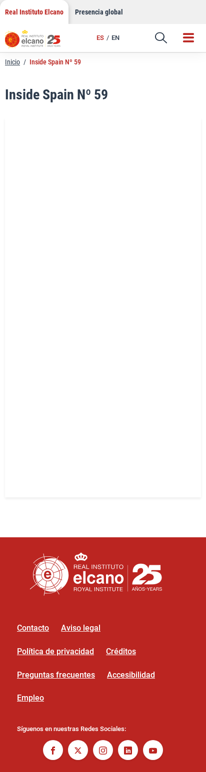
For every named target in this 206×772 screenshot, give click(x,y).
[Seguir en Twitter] (78, 751)
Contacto (33, 628)
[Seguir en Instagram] (103, 751)
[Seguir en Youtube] (153, 751)
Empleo (30, 698)
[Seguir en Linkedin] (128, 751)
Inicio (12, 62)
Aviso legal (80, 628)
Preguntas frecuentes (56, 675)
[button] (161, 37)
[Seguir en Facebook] (53, 751)
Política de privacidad (55, 651)
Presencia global (99, 12)
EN (116, 37)
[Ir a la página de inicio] (37, 42)
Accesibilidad (131, 675)
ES (100, 37)
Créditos (121, 651)
